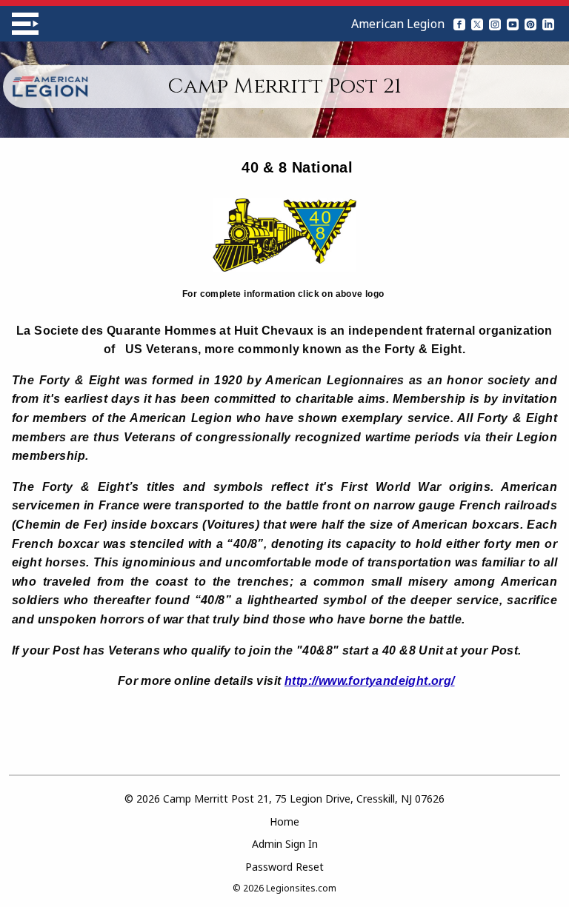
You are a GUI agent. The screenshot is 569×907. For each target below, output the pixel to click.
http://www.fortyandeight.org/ (369, 681)
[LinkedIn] (548, 24)
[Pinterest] (530, 24)
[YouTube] (513, 24)
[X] (477, 24)
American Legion (398, 24)
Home (284, 821)
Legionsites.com (301, 888)
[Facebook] (459, 24)
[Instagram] (495, 24)
